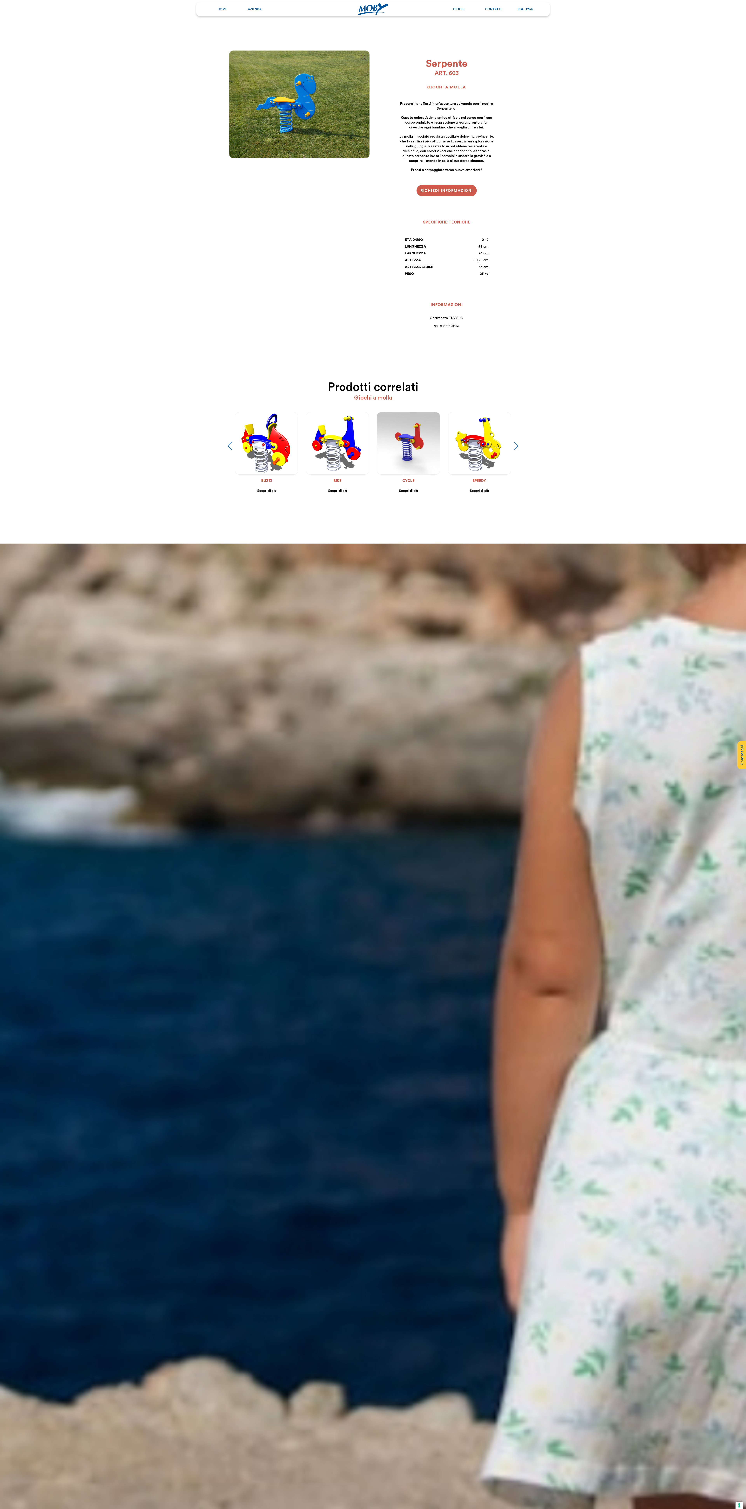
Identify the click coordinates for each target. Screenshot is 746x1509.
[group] (289, 452)
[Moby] (373, 8)
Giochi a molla (446, 87)
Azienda (254, 9)
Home (222, 9)
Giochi (458, 9)
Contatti (493, 9)
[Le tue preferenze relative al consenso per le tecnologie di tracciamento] (739, 1505)
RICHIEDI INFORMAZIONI (446, 190)
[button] (230, 446)
